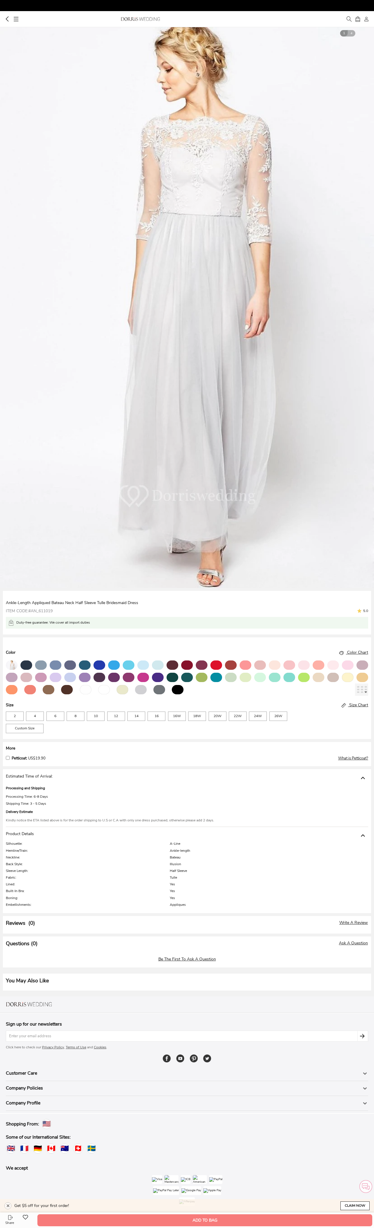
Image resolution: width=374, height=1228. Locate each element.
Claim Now (355, 1205)
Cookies (100, 1047)
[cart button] (358, 19)
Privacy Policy (53, 1047)
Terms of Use (76, 1047)
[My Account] (366, 19)
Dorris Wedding (140, 18)
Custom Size (24, 728)
